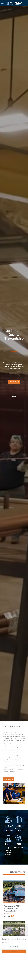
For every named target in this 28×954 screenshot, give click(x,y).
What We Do (13, 381)
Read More (7, 779)
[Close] (25, 938)
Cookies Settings (13, 946)
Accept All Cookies (14, 951)
